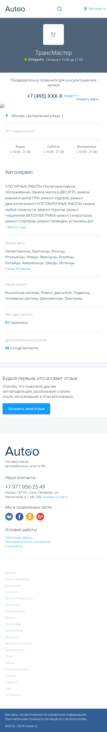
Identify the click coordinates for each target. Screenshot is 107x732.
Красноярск (14, 630)
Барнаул (11, 592)
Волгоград (12, 605)
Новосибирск (15, 650)
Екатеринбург (15, 611)
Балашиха (12, 585)
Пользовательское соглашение (27, 542)
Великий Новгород (18, 598)
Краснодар (13, 624)
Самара (10, 676)
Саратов (11, 682)
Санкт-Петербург (17, 579)
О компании (14, 546)
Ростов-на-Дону (16, 669)
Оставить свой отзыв (26, 409)
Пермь (10, 663)
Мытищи (11, 637)
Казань (10, 618)
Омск (9, 656)
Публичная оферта (18, 537)
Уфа (8, 688)
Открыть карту (87, 99)
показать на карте (55, 497)
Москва (95, 8)
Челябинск (13, 695)
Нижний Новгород (18, 643)
